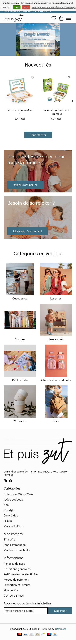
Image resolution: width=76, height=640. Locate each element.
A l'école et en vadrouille (56, 380)
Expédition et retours (17, 585)
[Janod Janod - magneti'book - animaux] (56, 90)
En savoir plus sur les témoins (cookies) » (54, 7)
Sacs (56, 421)
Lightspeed (60, 628)
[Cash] (37, 634)
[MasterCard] (19, 634)
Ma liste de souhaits (17, 550)
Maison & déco (13, 526)
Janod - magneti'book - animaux (56, 111)
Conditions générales (17, 569)
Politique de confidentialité (21, 574)
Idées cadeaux (13, 499)
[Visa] (25, 634)
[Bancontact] (43, 634)
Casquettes (19, 298)
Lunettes (56, 298)
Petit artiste (20, 380)
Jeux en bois (56, 339)
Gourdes (20, 339)
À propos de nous (14, 563)
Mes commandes (15, 545)
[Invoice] (31, 634)
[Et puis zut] (13, 18)
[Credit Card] (55, 634)
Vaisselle (20, 421)
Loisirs (8, 521)
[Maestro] (49, 634)
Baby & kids (11, 515)
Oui (16, 7)
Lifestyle (9, 510)
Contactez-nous (14, 595)
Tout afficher (38, 135)
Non (26, 7)
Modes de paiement (16, 579)
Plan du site (11, 590)
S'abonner (60, 611)
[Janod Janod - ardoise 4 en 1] (20, 90)
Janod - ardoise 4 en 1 (20, 111)
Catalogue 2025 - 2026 (18, 494)
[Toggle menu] (68, 18)
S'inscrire (9, 539)
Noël (6, 505)
